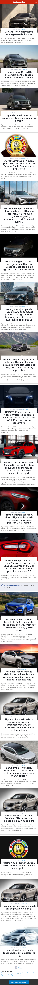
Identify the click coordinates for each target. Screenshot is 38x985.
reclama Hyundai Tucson (13, 975)
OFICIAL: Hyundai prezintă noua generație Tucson (19, 33)
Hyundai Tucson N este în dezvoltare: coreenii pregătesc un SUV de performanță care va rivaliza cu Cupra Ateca (19, 724)
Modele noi (23, 29)
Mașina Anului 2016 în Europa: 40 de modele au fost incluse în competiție (19, 866)
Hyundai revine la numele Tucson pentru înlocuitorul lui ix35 (19, 953)
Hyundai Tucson (26, 973)
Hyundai (3, 973)
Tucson (9, 973)
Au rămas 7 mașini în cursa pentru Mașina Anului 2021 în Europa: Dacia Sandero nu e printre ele (19, 165)
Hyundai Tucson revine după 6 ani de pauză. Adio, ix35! (19, 907)
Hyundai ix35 (14, 973)
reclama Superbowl (26, 975)
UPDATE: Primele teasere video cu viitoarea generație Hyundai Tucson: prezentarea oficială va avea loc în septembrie (19, 417)
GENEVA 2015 (24, 903)
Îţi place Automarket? (12, 585)
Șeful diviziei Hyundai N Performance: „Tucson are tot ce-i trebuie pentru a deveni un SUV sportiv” (19, 772)
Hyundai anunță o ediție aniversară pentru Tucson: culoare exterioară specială (19, 75)
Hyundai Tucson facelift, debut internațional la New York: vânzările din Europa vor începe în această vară (19, 675)
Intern (25, 617)
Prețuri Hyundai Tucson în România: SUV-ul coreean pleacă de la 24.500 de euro (19, 818)
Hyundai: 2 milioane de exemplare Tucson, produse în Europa (19, 118)
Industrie (23, 112)
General (23, 860)
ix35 (20, 973)
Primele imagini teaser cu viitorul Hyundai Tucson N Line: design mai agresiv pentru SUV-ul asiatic (19, 518)
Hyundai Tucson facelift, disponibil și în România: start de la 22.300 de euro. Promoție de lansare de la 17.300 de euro (19, 625)
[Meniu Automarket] (36, 2)
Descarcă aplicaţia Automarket (19, 982)
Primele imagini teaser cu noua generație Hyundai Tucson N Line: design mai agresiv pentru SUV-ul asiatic (19, 265)
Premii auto (25, 158)
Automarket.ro (19, 2)
